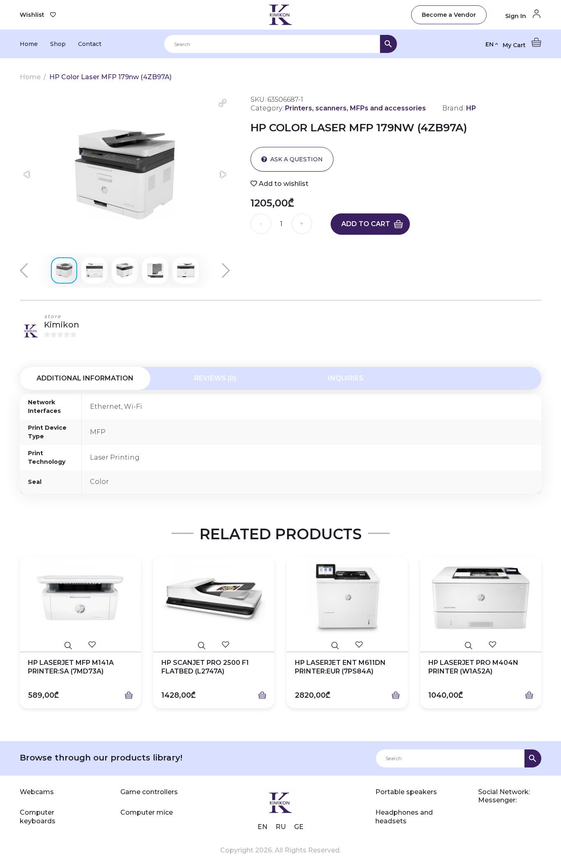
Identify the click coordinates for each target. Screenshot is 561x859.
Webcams (37, 792)
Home (29, 44)
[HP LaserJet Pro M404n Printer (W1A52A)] (480, 597)
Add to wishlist (282, 184)
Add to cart (365, 224)
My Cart (515, 45)
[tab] (85, 378)
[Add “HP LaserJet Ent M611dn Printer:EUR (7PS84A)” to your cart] (396, 696)
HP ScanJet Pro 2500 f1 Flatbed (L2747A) (205, 667)
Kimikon (61, 325)
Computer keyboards (37, 817)
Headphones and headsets (404, 817)
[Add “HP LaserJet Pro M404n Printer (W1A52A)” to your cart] (529, 696)
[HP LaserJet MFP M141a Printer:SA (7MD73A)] (80, 597)
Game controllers (149, 792)
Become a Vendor (449, 14)
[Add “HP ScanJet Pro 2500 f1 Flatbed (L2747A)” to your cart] (262, 696)
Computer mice (146, 812)
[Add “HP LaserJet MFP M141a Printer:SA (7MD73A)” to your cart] (129, 696)
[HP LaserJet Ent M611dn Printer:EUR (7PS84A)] (347, 597)
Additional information (85, 378)
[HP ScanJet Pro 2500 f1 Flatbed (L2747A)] (213, 597)
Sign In (516, 16)
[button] (222, 103)
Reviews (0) (215, 378)
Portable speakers (406, 792)
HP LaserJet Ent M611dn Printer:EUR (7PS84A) (340, 667)
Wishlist (32, 14)
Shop (58, 44)
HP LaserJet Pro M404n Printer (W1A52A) (473, 667)
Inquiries (345, 378)
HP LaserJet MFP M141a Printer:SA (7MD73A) (71, 667)
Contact (89, 44)
